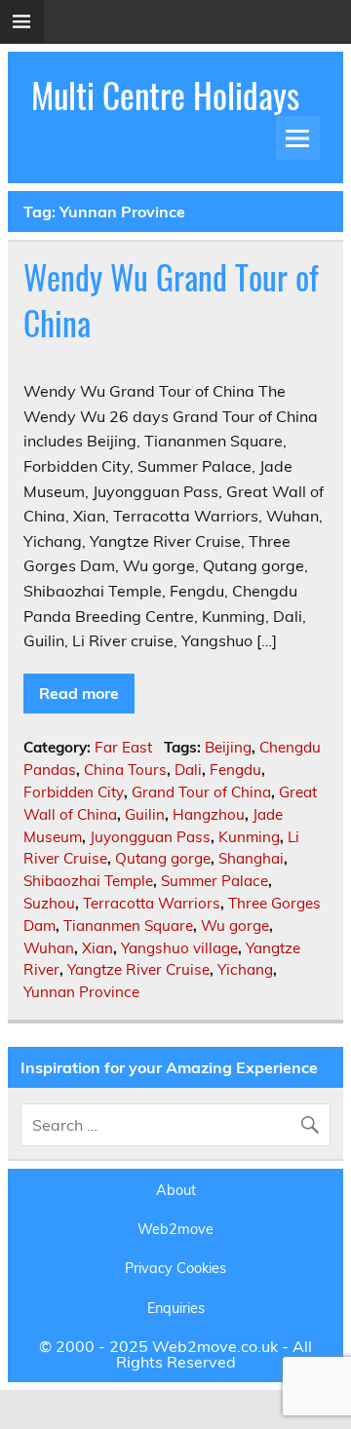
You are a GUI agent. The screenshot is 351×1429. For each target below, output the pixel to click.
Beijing (228, 747)
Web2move (175, 1229)
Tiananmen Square (128, 925)
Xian (97, 948)
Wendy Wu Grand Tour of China (171, 299)
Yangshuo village (179, 948)
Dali (188, 769)
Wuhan (48, 948)
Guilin (145, 814)
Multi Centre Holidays (165, 94)
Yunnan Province (81, 992)
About (176, 1190)
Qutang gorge (163, 858)
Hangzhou (209, 814)
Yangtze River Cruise (138, 969)
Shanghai (251, 858)
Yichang (245, 969)
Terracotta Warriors (151, 903)
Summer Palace (214, 880)
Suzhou (49, 903)
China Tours (125, 769)
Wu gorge (235, 925)
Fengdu (235, 769)
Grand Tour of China (201, 792)
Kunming (249, 837)
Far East (123, 747)
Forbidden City (73, 792)
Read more (79, 693)
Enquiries (176, 1308)
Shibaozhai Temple (88, 880)
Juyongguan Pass (150, 837)
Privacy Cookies (175, 1268)
